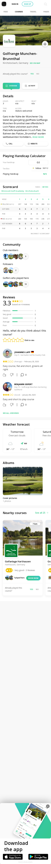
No (37, 74)
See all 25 (40, 512)
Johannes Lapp (22, 352)
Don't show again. (25, 862)
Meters (45, 187)
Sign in (15, 4)
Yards (37, 187)
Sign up (27, 4)
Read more (38, 137)
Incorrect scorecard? (40, 234)
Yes (32, 74)
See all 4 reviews (11, 413)
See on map (35, 63)
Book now (33, 578)
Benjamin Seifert (23, 384)
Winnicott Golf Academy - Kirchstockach (20, 191)
